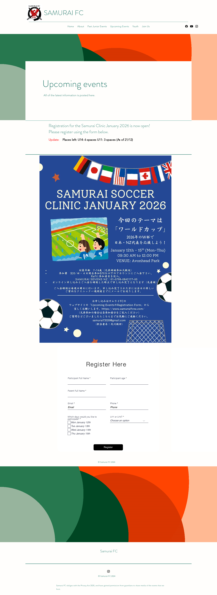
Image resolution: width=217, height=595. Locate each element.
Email (70, 403)
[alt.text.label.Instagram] (196, 26)
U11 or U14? (116, 417)
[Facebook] (186, 26)
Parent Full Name (76, 391)
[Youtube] (191, 26)
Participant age (117, 378)
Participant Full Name (78, 378)
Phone (113, 403)
